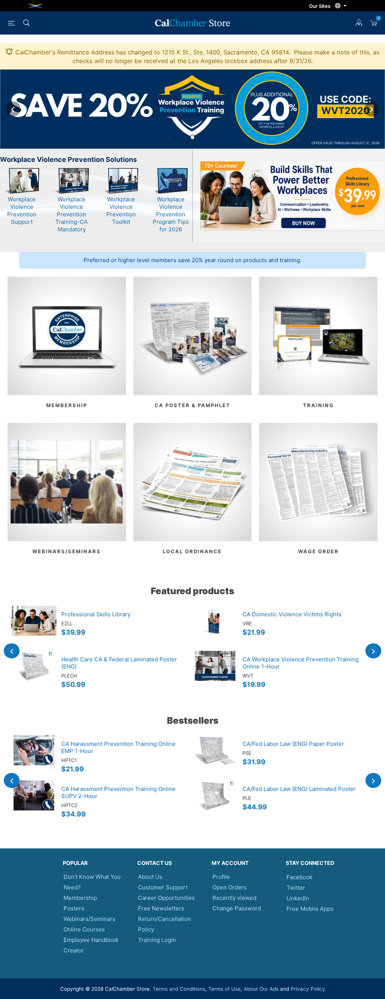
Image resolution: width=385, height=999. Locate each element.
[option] (192, 109)
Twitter (295, 887)
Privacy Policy (308, 989)
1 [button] (174, 137)
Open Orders (229, 887)
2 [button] (192, 137)
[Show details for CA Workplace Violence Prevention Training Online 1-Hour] (215, 673)
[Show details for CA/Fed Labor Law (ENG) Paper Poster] (215, 757)
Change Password (236, 908)
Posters (74, 908)
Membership (66, 405)
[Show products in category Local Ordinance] (192, 482)
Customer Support (163, 887)
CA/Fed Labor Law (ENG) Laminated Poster (299, 788)
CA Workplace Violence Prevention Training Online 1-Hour (301, 663)
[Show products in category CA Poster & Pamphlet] (192, 336)
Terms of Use (224, 989)
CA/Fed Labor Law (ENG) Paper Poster (293, 743)
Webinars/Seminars (66, 551)
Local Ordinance (192, 551)
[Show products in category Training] (318, 336)
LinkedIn (297, 898)
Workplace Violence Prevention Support (21, 210)
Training (318, 405)
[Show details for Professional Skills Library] (33, 628)
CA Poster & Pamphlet (192, 405)
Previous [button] (13, 108)
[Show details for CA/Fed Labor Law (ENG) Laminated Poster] (215, 802)
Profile (221, 876)
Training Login (157, 939)
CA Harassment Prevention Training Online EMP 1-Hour (118, 747)
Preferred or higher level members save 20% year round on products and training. (192, 260)
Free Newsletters (161, 908)
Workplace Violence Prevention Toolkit (121, 210)
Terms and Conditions (179, 989)
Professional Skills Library (95, 614)
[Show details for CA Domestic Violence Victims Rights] (215, 628)
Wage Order (318, 551)
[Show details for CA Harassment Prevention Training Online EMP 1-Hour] (33, 757)
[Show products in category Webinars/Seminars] (67, 482)
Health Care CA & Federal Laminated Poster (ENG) (119, 663)
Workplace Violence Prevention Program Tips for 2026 (171, 214)
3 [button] (210, 137)
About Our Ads (261, 989)
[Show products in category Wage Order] (318, 482)
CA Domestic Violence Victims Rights (292, 614)
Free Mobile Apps (309, 908)
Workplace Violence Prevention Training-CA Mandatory (71, 214)
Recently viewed (234, 897)
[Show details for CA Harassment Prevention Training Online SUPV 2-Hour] (33, 802)
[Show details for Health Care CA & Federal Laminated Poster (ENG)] (33, 673)
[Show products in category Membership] (67, 336)
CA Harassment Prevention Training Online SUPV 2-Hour (118, 792)
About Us (150, 876)
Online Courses (84, 929)
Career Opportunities (166, 897)
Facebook (299, 877)
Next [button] (371, 108)
